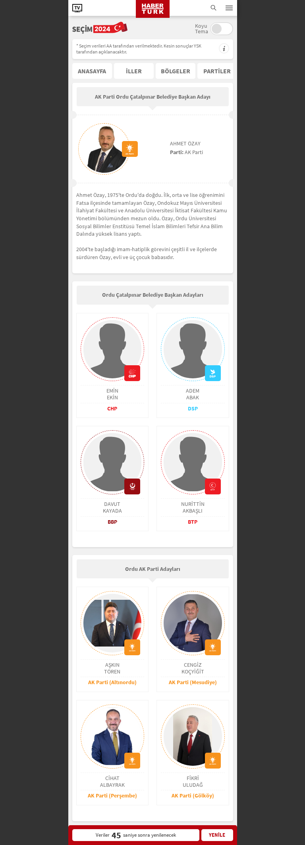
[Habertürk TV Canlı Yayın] (77, 8)
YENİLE (217, 835)
